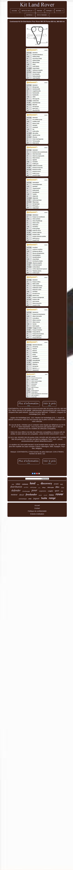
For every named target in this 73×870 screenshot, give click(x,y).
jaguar (36, 498)
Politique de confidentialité (37, 511)
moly (39, 487)
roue (13, 484)
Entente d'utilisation (37, 514)
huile (44, 498)
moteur (14, 494)
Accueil (37, 505)
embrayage (33, 487)
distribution (16, 486)
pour (34, 490)
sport (57, 491)
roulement (25, 484)
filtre (57, 487)
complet (50, 491)
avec (30, 499)
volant (18, 484)
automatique (23, 499)
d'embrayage (26, 491)
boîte (62, 491)
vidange (43, 487)
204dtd (62, 487)
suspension (42, 491)
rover (59, 494)
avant (56, 484)
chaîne (51, 495)
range (52, 498)
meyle (40, 495)
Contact (37, 508)
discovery (46, 483)
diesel (21, 495)
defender (16, 490)
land (32, 483)
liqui (38, 484)
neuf (61, 484)
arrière (26, 487)
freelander (31, 494)
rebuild (45, 495)
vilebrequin (50, 487)
